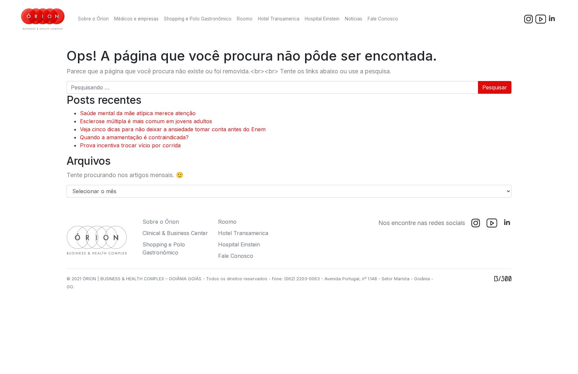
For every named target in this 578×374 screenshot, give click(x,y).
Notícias (353, 18)
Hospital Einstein (322, 18)
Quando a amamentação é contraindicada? (134, 137)
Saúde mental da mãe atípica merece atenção (138, 113)
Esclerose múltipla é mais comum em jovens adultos (146, 121)
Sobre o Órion (93, 18)
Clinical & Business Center (175, 233)
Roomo (245, 18)
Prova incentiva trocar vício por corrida (130, 145)
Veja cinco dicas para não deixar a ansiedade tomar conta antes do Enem (173, 129)
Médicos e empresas (136, 18)
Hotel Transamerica (278, 18)
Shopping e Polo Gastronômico (197, 18)
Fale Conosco (383, 18)
